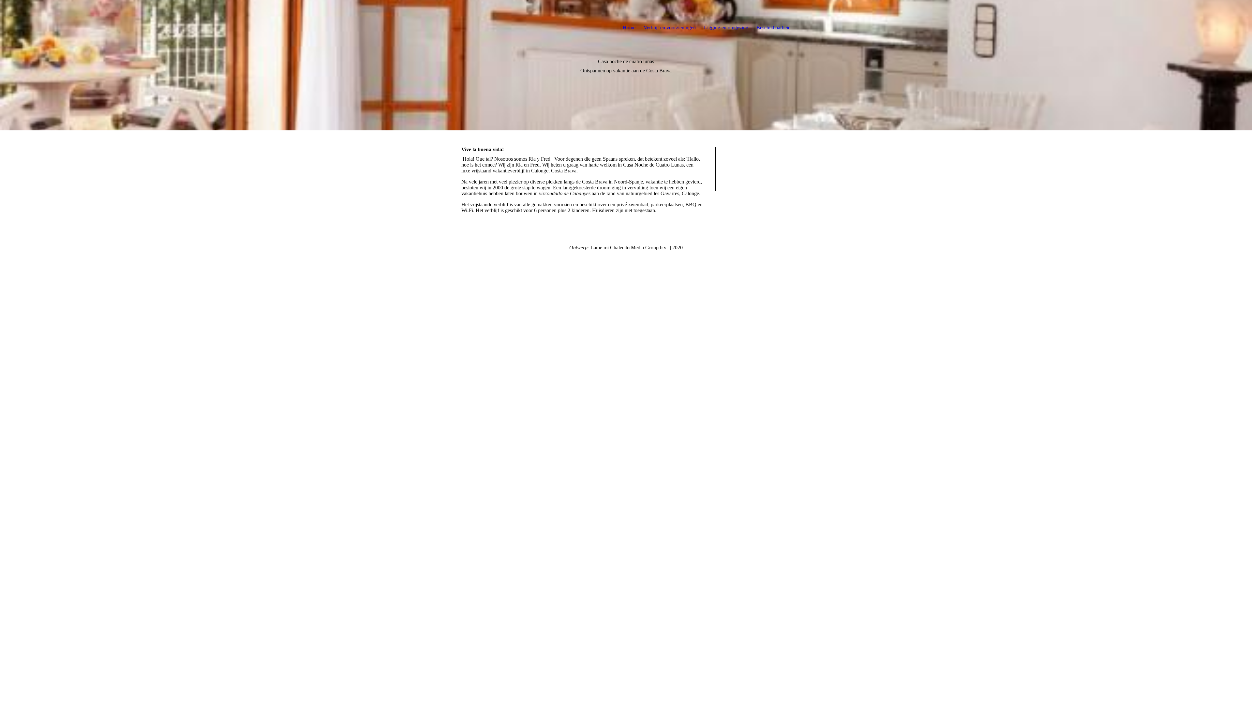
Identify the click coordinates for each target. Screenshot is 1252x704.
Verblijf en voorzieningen (670, 27)
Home (629, 27)
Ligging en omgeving (726, 27)
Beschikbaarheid (773, 27)
